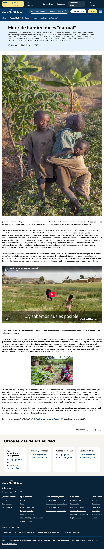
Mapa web (36, 540)
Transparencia (7, 507)
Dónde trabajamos (55, 497)
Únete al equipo (30, 4)
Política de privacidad (60, 540)
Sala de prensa (97, 514)
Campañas (96, 511)
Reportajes (96, 504)
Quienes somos (9, 497)
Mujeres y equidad (26, 511)
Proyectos (61, 4)
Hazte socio (74, 504)
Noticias (25, 18)
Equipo (4, 500)
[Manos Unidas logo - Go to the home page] (12, 12)
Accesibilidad (25, 540)
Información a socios (10, 540)
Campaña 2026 (74, 4)
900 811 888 (6, 4)
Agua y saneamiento (27, 507)
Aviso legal (45, 540)
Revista (94, 518)
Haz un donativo (76, 500)
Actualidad (14, 18)
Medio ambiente (26, 521)
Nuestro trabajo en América (56, 504)
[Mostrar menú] (100, 11)
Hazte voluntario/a (77, 507)
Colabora (74, 497)
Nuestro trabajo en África (55, 500)
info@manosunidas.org (72, 532)
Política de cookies (78, 540)
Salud (22, 504)
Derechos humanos (27, 514)
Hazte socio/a (78, 11)
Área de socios (93, 4)
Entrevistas (96, 507)
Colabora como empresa (79, 514)
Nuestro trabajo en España (56, 511)
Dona (92, 11)
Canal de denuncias (9, 544)
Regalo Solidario (76, 518)
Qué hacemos (27, 497)
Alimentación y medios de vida (31, 518)
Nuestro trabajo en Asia (54, 507)
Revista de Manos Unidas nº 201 (49, 419)
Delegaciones (48, 4)
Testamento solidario (78, 511)
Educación (24, 500)
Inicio (4, 18)
